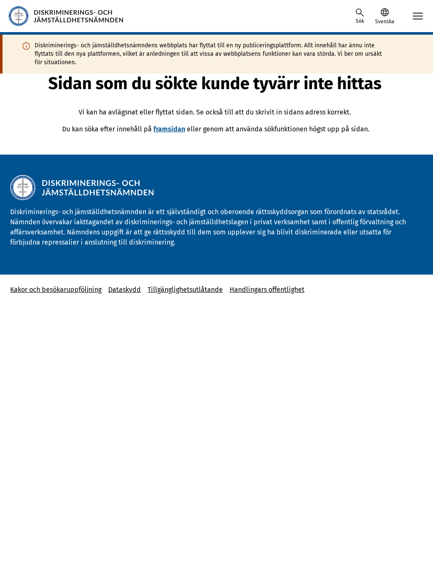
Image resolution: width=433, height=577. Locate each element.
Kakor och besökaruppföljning (55, 290)
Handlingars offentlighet (267, 290)
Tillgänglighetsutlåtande (185, 290)
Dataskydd (124, 290)
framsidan (169, 129)
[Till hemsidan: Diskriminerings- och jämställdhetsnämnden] (65, 16)
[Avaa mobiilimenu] (418, 16)
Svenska (384, 21)
